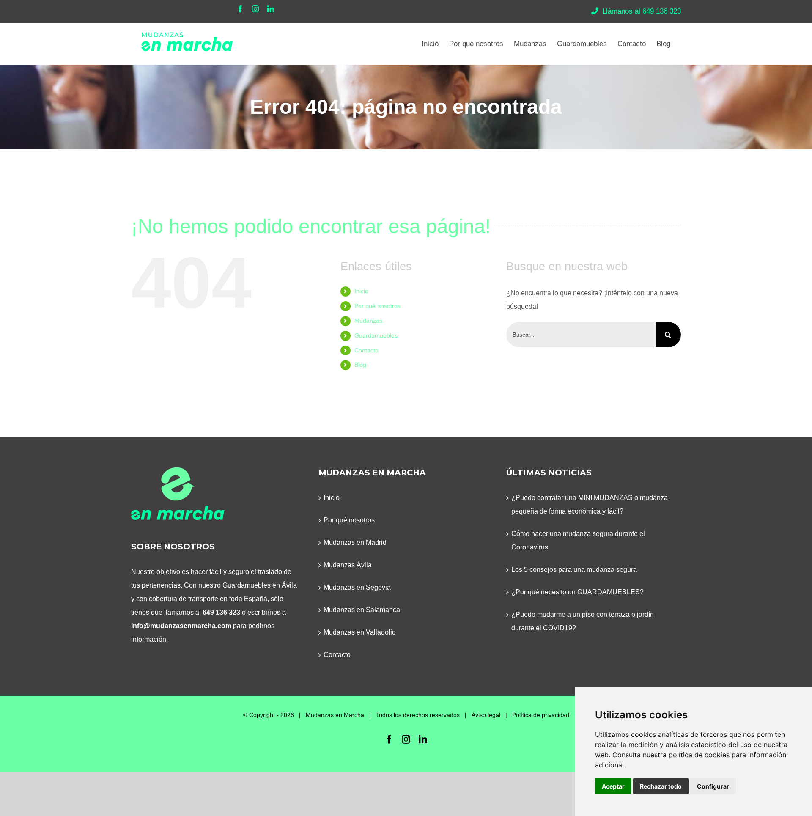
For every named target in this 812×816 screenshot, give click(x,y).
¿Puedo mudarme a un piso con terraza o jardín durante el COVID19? (582, 621)
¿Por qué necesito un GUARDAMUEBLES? (577, 592)
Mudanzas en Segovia (357, 587)
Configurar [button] (713, 786)
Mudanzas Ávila (348, 565)
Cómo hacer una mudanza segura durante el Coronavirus (578, 540)
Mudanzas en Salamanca (362, 609)
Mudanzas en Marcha (335, 715)
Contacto (366, 350)
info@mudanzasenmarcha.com (181, 625)
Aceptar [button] (613, 786)
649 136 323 (221, 612)
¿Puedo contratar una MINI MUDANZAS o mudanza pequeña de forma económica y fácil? (589, 504)
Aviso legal (486, 715)
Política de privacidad (540, 715)
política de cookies (699, 754)
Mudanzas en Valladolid (360, 632)
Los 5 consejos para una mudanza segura (574, 569)
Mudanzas (368, 320)
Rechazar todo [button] (661, 786)
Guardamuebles (376, 335)
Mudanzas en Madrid (355, 542)
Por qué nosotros (377, 305)
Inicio (361, 291)
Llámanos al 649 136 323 (641, 11)
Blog (360, 364)
